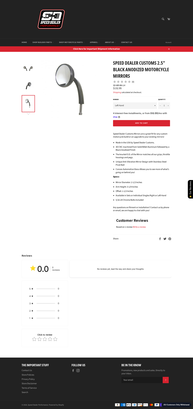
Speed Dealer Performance (38, 405)
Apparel (94, 42)
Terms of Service (29, 388)
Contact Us (126, 42)
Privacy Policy (28, 379)
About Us (109, 42)
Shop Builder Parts (42, 42)
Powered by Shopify (56, 405)
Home (24, 42)
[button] (45, 288)
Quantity (161, 100)
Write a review (139, 227)
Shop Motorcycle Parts (71, 42)
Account (168, 42)
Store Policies (28, 374)
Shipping (117, 92)
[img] (122, 82)
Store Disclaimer (29, 383)
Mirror (116, 100)
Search (25, 392)
